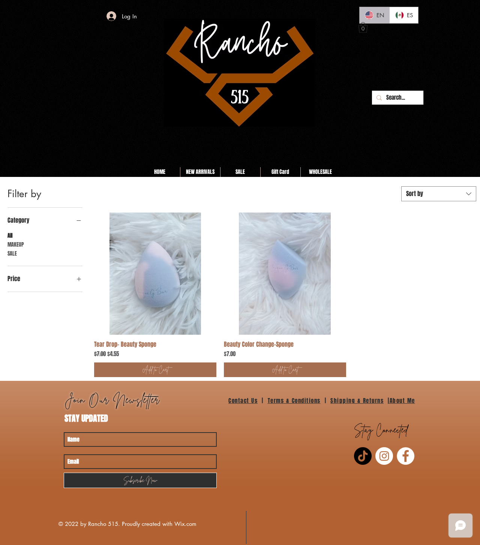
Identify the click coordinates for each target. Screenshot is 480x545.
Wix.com (185, 523)
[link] (363, 27)
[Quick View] (155, 274)
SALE (12, 254)
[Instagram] (384, 456)
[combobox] (438, 193)
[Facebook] (405, 456)
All (10, 236)
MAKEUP (16, 245)
